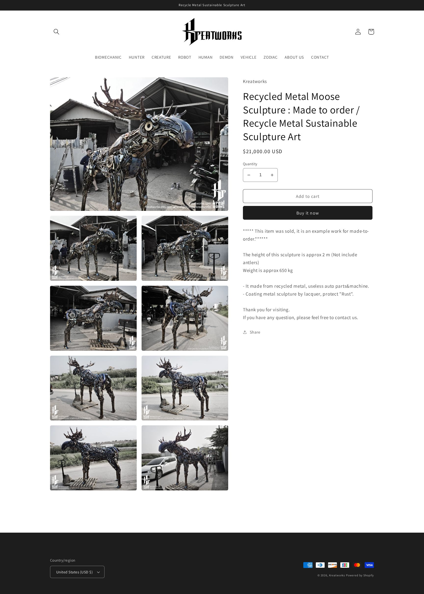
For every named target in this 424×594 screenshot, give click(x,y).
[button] (56, 31)
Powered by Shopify (360, 575)
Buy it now (307, 213)
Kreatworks (337, 575)
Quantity (250, 163)
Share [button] (255, 332)
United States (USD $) (74, 571)
